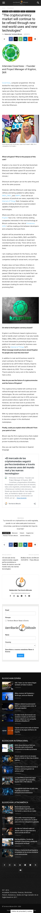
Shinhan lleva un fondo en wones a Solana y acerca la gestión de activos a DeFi (26, 769)
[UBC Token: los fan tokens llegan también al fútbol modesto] (7, 686)
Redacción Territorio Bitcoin (13, 34)
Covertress (6, 83)
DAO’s (4, 196)
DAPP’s (18, 196)
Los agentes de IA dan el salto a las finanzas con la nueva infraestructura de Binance (26, 791)
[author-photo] (20, 587)
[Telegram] (22, 596)
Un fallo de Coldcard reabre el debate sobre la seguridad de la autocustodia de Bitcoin (25, 830)
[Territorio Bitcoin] (20, 2)
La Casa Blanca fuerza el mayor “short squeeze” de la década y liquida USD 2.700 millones (25, 780)
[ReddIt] (30, 39)
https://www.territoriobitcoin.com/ (20, 593)
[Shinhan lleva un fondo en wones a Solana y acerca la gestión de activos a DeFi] (7, 770)
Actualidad (10, 8)
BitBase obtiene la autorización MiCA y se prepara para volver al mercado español (25, 706)
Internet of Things (8, 201)
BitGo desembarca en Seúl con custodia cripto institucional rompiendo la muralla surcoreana (26, 747)
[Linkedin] (25, 39)
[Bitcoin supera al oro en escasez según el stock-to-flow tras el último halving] (7, 759)
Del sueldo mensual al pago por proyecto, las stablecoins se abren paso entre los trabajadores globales (27, 820)
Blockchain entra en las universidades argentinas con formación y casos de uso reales (25, 809)
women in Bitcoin (25, 535)
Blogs (11, 11)
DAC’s (9, 196)
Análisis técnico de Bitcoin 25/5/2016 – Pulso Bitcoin (30, 559)
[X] (16, 39)
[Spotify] (25, 865)
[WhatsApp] (20, 39)
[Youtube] (30, 596)
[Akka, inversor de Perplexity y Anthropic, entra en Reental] (7, 696)
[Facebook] (11, 39)
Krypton (5, 218)
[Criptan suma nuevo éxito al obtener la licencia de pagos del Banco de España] (7, 731)
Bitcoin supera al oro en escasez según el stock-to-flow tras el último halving (26, 758)
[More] (35, 39)
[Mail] (20, 865)
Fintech (23, 11)
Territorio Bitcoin (30, 11)
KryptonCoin (29, 533)
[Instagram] (15, 596)
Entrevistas (16, 11)
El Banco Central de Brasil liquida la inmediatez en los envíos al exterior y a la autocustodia (26, 852)
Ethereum (15, 533)
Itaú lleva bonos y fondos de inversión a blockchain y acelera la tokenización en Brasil (26, 841)
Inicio (3, 8)
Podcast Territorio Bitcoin (10, 535)
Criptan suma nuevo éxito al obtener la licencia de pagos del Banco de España (27, 730)
